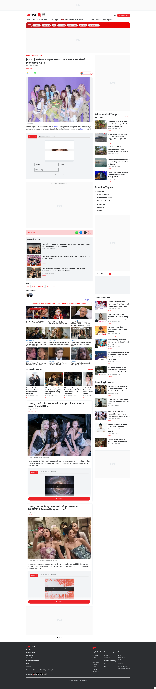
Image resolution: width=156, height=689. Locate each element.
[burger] (129, 19)
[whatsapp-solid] (76, 232)
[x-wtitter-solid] (85, 232)
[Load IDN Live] (112, 285)
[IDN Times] (36, 15)
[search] (115, 15)
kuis (81, 129)
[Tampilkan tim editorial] (91, 295)
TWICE (55, 127)
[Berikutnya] (93, 380)
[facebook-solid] (80, 232)
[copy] (89, 232)
